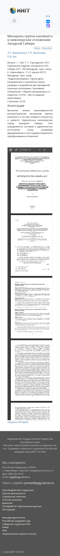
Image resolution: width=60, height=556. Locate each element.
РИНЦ (37, 48)
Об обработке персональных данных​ (22, 506)
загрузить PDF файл (17, 422)
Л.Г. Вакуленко (16, 52)
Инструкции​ (8, 509)
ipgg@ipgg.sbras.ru (19, 477)
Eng (48, 16)
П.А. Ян (11, 56)
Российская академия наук (16, 520)
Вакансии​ (7, 503)
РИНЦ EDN (47, 48)
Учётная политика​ (12, 499)
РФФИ (5, 527)
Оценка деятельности (14, 493)
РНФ (4, 530)
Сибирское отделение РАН (16, 524)
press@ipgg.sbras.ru (39, 483)
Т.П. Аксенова (36, 52)
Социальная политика (14, 496)
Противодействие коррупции (18, 490)
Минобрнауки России (13, 517)
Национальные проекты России (19, 533)
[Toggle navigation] (14, 21)
